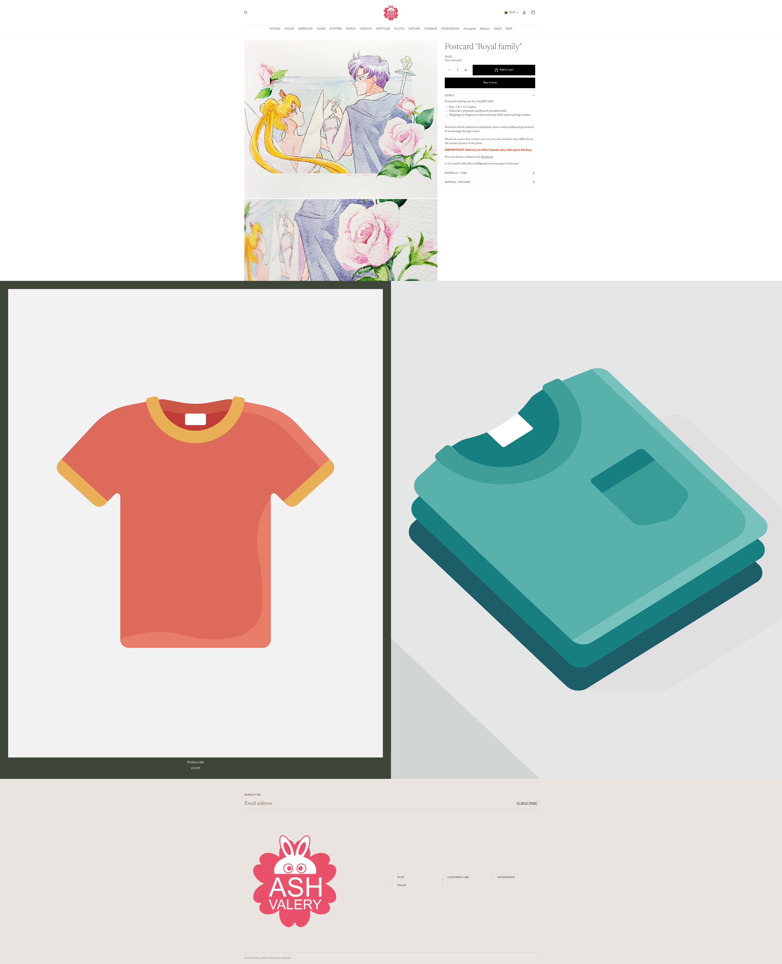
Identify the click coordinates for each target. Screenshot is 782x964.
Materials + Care (456, 173)
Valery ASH (260, 958)
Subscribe (527, 803)
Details (449, 95)
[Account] (524, 12)
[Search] (245, 12)
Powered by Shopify (279, 958)
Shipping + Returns (457, 182)
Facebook (487, 157)
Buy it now (490, 82)
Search (401, 885)
